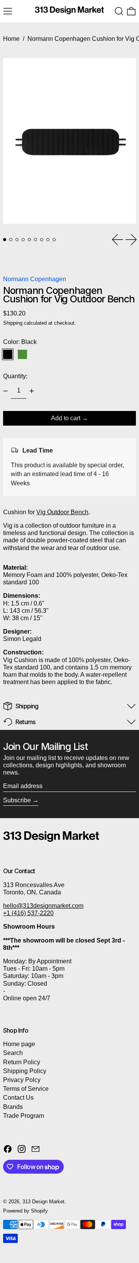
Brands (13, 1107)
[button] (119, 11)
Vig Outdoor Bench (62, 512)
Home (11, 38)
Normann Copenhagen (34, 279)
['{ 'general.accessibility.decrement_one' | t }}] (5, 391)
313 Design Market (43, 1201)
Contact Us (18, 1097)
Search (13, 1053)
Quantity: (15, 376)
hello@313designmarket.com (43, 905)
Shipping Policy (24, 1071)
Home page (19, 1044)
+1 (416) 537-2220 (28, 913)
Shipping (12, 323)
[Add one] (31, 391)
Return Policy (21, 1062)
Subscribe (17, 800)
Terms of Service (26, 1088)
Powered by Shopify (25, 1211)
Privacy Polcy (22, 1080)
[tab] (4, 239)
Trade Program (23, 1115)
